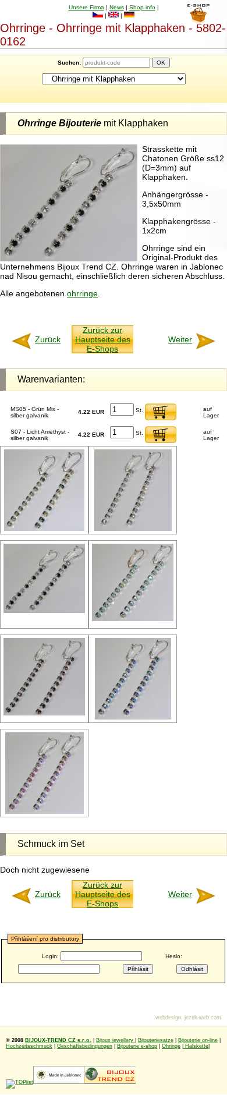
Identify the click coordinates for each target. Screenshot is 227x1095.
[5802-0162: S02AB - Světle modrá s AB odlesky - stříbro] (132, 619)
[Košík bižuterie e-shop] (198, 21)
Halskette (195, 1046)
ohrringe (82, 293)
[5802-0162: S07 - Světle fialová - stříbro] (44, 713)
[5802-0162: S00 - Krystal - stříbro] (133, 529)
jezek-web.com (203, 1017)
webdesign (168, 1017)
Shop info (142, 7)
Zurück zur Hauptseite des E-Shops (102, 339)
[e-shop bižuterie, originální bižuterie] (110, 1082)
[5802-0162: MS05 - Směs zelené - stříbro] (44, 529)
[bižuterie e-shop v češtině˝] (98, 15)
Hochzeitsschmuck (29, 1046)
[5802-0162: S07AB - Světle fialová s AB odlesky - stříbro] (133, 717)
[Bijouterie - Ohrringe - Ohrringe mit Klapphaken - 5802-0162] (68, 258)
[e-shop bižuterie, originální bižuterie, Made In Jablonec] (58, 1082)
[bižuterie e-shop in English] (113, 15)
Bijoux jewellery (115, 1040)
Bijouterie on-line (198, 1040)
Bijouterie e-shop (137, 1046)
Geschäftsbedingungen (84, 1046)
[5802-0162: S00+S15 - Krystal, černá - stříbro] (44, 611)
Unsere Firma (86, 7)
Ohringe (171, 1046)
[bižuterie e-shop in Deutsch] (129, 15)
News (116, 7)
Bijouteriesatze (155, 1040)
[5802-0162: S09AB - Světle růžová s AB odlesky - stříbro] (44, 812)
